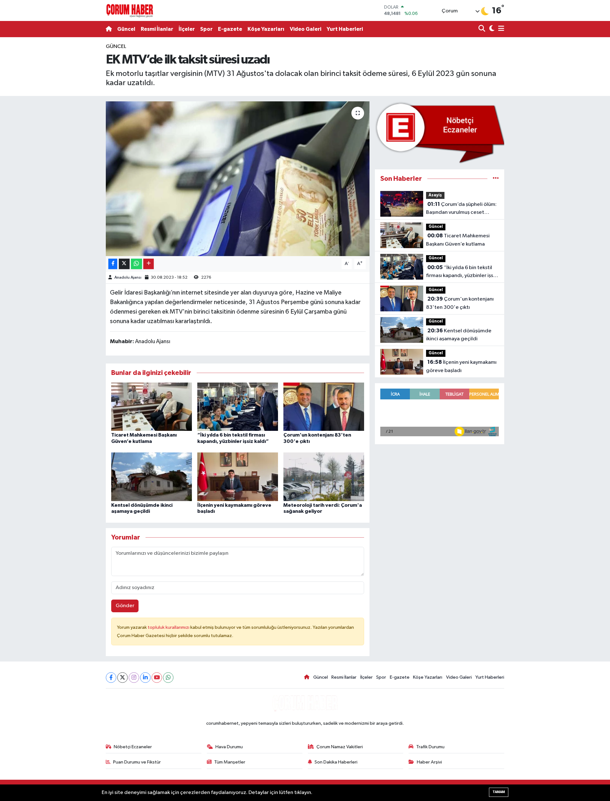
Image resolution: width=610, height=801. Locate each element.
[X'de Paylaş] (124, 264)
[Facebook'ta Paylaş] (112, 264)
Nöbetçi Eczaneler (133, 746)
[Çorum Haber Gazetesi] (129, 10)
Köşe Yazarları (265, 29)
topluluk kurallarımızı (169, 627)
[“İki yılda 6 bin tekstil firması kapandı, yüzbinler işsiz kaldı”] (237, 406)
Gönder (125, 605)
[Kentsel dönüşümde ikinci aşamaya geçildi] (151, 476)
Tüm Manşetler (229, 762)
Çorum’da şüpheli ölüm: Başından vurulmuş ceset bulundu (461, 209)
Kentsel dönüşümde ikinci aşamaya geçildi (458, 335)
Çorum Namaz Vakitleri (339, 746)
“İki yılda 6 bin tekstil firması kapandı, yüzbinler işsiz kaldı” (461, 272)
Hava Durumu (229, 746)
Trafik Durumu (430, 746)
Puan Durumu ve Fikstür (137, 762)
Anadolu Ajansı (127, 277)
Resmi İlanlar (157, 29)
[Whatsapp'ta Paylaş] (136, 264)
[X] (122, 677)
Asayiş (435, 195)
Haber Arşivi (429, 762)
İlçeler (187, 29)
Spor (206, 29)
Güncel (126, 29)
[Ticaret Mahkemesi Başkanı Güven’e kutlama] (151, 406)
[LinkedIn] (145, 677)
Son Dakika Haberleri (336, 762)
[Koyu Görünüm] (491, 29)
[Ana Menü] (500, 29)
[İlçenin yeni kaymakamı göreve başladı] (237, 476)
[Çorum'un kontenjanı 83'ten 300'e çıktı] (323, 406)
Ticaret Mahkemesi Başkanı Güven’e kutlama (458, 240)
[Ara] (482, 29)
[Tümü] (496, 178)
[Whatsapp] (168, 677)
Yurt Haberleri (345, 29)
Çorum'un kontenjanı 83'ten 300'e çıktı (460, 303)
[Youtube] (157, 677)
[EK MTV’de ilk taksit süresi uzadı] (238, 178)
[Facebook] (111, 677)
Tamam (498, 792)
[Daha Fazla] (148, 264)
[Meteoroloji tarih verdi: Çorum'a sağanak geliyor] (323, 476)
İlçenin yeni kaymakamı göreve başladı (461, 366)
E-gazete (230, 29)
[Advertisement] (77, 138)
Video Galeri (305, 29)
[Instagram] (134, 677)
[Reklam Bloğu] (439, 132)
